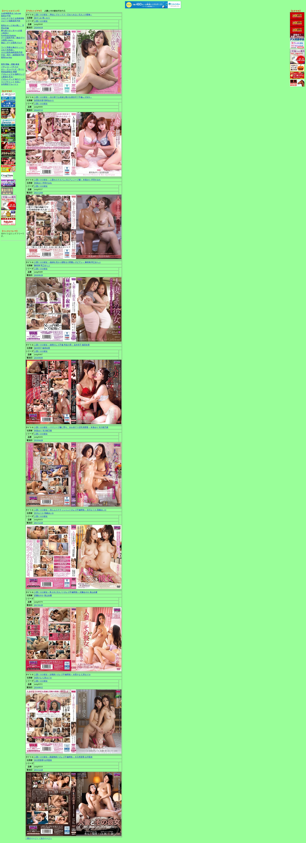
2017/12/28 (38, 523)
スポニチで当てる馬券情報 (12, 18)
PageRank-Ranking (8, 35)
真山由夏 (48, 595)
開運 (15, 72)
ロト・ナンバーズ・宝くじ (12, 69)
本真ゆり (38, 183)
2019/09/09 (38, 358)
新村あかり (49, 100)
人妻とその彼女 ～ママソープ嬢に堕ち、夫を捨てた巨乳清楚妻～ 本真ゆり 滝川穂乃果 (71, 427)
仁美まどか (47, 678)
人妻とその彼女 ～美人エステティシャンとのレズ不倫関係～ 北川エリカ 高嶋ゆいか (70, 510)
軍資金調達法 (7, 72)
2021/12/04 (38, 193)
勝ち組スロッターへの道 (11, 31)
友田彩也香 (39, 100)
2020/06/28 (38, 275)
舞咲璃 (37, 265)
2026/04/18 (38, 28)
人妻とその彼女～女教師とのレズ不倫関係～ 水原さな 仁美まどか (62, 674)
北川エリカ (39, 513)
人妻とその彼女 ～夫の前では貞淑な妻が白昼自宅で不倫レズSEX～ (63, 97)
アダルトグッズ (7, 79)
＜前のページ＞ (32, 838)
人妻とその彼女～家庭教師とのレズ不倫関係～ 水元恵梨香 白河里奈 (63, 757)
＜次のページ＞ (45, 838)
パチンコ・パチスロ (9, 67)
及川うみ (38, 18)
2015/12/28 (38, 770)
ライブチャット (7, 82)
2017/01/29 (38, 605)
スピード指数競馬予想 (10, 21)
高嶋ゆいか (49, 513)
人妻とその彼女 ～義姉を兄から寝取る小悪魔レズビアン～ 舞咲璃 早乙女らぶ (67, 262)
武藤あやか (39, 595)
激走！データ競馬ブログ (11, 43)
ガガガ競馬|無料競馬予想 (11, 52)
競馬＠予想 (6, 16)
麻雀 (17, 64)
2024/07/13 (38, 110)
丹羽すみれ (47, 183)
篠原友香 (46, 348)
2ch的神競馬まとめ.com (11, 13)
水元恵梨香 (39, 760)
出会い (18, 82)
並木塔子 (38, 348)
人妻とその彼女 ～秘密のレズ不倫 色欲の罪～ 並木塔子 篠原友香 (62, 345)
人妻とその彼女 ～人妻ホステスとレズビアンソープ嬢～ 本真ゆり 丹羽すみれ (67, 180)
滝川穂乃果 (47, 431)
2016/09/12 (38, 687)
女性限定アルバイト (9, 84)
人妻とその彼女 (41, 21)
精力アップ (20, 79)
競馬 (3, 64)
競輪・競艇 (10, 64)
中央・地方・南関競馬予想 (12, 55)
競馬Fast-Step (6, 57)
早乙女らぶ (45, 265)
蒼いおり (46, 18)
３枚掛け (5, 33)
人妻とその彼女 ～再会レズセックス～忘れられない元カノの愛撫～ (63, 15)
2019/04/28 (38, 440)
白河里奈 (48, 760)
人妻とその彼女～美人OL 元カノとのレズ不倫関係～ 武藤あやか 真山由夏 (65, 592)
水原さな (38, 678)
